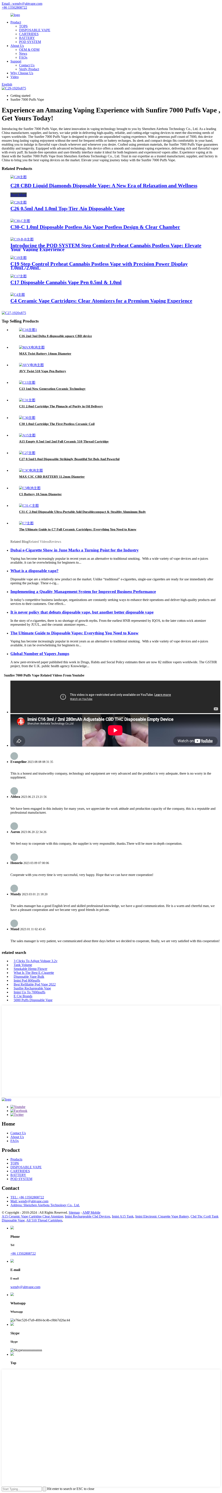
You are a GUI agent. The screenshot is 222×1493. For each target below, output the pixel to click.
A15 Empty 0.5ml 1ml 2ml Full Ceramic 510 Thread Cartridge (64, 441)
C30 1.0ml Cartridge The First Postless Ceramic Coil (57, 424)
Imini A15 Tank (123, 1216)
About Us (17, 46)
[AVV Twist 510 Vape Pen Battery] (31, 365)
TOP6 (23, 26)
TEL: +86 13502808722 (27, 1197)
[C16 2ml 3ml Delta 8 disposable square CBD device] (28, 330)
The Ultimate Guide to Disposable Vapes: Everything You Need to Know (74, 633)
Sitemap (74, 1212)
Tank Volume (23, 965)
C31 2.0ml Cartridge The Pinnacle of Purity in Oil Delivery (61, 406)
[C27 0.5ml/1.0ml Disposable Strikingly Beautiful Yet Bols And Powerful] (27, 453)
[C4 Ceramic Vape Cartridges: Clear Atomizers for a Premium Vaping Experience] (17, 294)
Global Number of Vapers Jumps (39, 653)
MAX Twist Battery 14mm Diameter (45, 353)
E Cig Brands (23, 996)
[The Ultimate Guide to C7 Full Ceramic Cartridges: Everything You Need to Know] (26, 523)
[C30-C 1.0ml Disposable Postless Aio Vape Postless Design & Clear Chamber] (20, 221)
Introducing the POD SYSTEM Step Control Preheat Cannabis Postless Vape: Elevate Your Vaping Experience (105, 247)
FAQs (23, 57)
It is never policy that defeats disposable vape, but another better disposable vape (81, 612)
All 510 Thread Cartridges (44, 1220)
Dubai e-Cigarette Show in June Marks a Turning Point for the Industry (74, 550)
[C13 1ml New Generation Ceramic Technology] (27, 382)
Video (14, 77)
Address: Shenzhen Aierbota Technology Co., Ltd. (45, 1205)
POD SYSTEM (30, 42)
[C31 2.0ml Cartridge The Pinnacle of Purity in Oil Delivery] (27, 400)
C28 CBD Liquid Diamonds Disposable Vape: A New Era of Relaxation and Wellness (103, 185)
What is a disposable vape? (34, 570)
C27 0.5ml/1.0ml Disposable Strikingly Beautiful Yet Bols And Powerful (69, 459)
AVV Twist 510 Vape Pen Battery (42, 371)
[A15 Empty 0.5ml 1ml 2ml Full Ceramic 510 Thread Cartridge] (27, 435)
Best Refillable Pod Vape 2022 (35, 984)
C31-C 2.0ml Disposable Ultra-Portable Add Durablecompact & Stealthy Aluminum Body (82, 512)
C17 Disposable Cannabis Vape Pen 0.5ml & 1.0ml (66, 282)
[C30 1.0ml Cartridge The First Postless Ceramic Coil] (27, 418)
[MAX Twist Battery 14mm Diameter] (32, 347)
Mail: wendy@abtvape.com (29, 1201)
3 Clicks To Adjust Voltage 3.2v (35, 961)
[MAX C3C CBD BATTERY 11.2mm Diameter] (31, 470)
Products (16, 1159)
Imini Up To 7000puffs (29, 992)
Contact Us (26, 65)
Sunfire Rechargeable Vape (32, 988)
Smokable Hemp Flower (30, 969)
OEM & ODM (29, 49)
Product (15, 22)
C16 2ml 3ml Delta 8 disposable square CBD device (55, 336)
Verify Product (29, 69)
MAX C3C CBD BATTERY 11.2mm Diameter (52, 476)
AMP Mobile (91, 1212)
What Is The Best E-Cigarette (34, 972)
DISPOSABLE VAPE (34, 30)
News (23, 53)
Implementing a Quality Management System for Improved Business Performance (83, 591)
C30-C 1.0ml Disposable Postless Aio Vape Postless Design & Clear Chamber (95, 227)
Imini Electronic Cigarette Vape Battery (162, 1216)
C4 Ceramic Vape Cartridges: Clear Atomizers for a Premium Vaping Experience (101, 301)
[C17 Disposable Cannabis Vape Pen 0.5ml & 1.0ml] (18, 276)
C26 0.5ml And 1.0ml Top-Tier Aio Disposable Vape (67, 208)
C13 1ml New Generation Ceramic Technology (52, 388)
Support (15, 61)
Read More (18, 195)
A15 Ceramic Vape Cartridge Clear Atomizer (32, 1216)
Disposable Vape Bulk (29, 976)
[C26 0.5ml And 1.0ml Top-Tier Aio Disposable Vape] (18, 202)
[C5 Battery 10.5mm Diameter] (30, 488)
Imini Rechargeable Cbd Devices (87, 1216)
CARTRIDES (29, 34)
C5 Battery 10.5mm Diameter (40, 494)
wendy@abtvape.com (25, 1287)
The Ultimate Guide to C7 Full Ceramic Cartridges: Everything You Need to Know (77, 529)
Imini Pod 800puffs (27, 980)
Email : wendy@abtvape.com (22, 3)
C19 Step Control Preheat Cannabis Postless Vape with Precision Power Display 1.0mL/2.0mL (99, 266)
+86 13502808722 (14, 7)
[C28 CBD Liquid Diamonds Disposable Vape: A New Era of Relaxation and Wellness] (18, 177)
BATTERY (27, 38)
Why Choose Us (21, 73)
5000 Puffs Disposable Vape (33, 1000)
